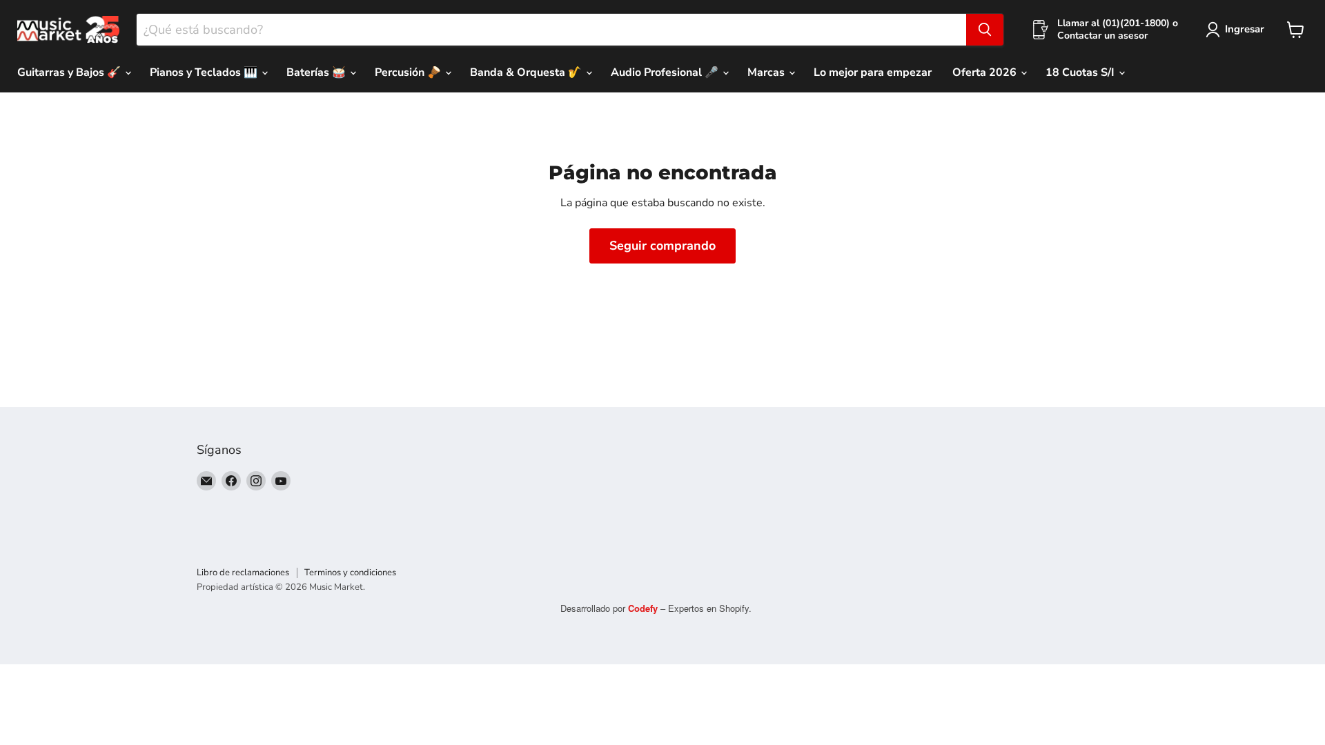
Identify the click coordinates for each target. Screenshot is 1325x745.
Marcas (767, 72)
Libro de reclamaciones (243, 572)
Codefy (644, 608)
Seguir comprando (662, 245)
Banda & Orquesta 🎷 (527, 72)
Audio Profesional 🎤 (666, 72)
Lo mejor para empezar (873, 72)
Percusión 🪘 (409, 72)
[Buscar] (984, 30)
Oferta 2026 (985, 72)
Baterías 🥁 (317, 72)
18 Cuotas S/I (1081, 72)
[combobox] (551, 30)
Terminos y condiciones (350, 572)
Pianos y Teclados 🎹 (205, 72)
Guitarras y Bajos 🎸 (70, 72)
